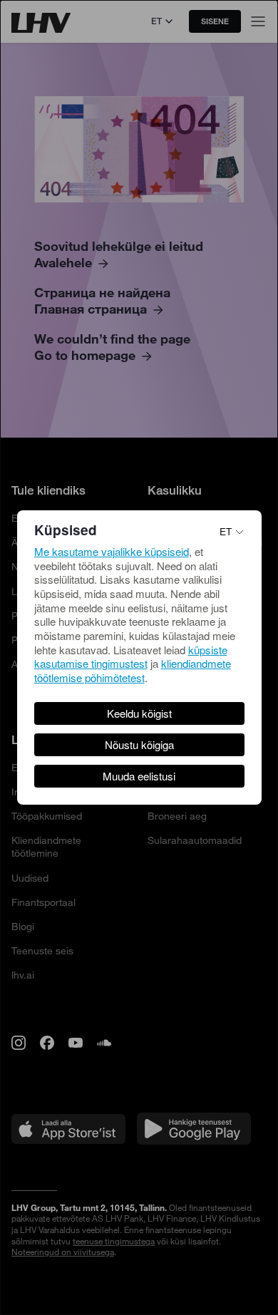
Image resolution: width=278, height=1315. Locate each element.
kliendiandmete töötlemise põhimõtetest (132, 670)
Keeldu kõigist (139, 713)
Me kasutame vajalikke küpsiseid (111, 551)
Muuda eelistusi (139, 775)
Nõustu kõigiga (139, 744)
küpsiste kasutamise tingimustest (130, 656)
